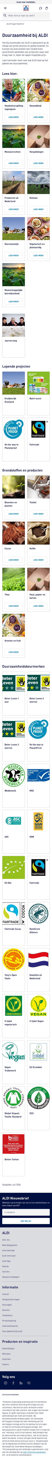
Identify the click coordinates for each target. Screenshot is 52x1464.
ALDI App (6, 1261)
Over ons (6, 1239)
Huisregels (7, 1304)
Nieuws (5, 1266)
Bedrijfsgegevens (9, 1245)
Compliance (7, 1315)
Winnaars (6, 1353)
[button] (5, 8)
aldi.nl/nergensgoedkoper (34, 1452)
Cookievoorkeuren (10, 1325)
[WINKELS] (40, 8)
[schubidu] (13, 1383)
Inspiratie (6, 1359)
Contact (5, 1294)
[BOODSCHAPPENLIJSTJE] (46, 8)
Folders (5, 1364)
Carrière (6, 1271)
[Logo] (26, 8)
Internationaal (8, 1250)
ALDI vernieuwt (9, 1255)
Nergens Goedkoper (11, 1276)
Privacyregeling (9, 1320)
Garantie (6, 1310)
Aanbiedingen (8, 1348)
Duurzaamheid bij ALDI (12, 1331)
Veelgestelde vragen (11, 1299)
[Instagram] (5, 1383)
